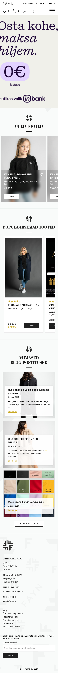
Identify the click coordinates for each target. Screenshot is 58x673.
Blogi (5, 610)
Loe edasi (12, 411)
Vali (11, 196)
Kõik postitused (29, 524)
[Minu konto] (24, 11)
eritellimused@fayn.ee (13, 591)
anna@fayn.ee (9, 601)
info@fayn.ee (9, 579)
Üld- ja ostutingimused (13, 613)
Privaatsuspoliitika (11, 620)
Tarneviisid (8, 623)
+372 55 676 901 (10, 582)
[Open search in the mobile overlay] (32, 11)
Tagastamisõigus (10, 617)
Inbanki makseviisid (12, 626)
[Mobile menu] (52, 11)
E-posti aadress (10, 643)
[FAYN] (8, 3)
